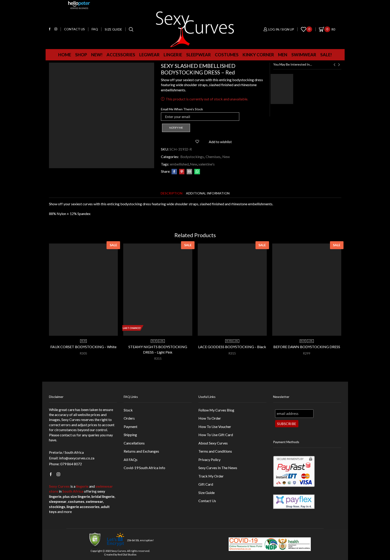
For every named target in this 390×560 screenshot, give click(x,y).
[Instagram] (55, 29)
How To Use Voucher (214, 426)
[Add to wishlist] (108, 328)
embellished (179, 164)
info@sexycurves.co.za (76, 458)
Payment (130, 426)
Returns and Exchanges (141, 451)
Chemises (213, 156)
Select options (85, 328)
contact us (68, 435)
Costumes (227, 54)
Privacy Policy (209, 459)
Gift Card (205, 484)
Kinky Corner (258, 54)
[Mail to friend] (189, 172)
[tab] (171, 193)
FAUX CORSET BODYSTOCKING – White (83, 347)
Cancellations (134, 443)
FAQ (95, 29)
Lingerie (173, 54)
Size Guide (113, 29)
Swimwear (303, 54)
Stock (128, 410)
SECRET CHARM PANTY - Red (318, 76)
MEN (282, 54)
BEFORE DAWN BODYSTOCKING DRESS (306, 347)
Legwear (149, 54)
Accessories (121, 54)
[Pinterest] (182, 172)
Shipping (130, 434)
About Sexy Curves (213, 443)
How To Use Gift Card (215, 434)
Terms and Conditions (215, 451)
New (226, 156)
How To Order (209, 418)
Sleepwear (198, 54)
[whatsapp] (196, 172)
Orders (129, 418)
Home (64, 54)
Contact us (74, 29)
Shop (81, 54)
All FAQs (130, 459)
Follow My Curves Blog (216, 410)
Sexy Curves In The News (217, 467)
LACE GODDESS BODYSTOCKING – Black (232, 347)
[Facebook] (49, 29)
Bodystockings (192, 156)
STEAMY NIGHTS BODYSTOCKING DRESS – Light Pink (157, 349)
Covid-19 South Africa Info (144, 467)
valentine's (206, 164)
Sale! (326, 54)
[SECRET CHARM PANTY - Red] (282, 89)
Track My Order (211, 476)
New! (96, 54)
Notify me (176, 127)
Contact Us (207, 501)
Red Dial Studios (127, 554)
